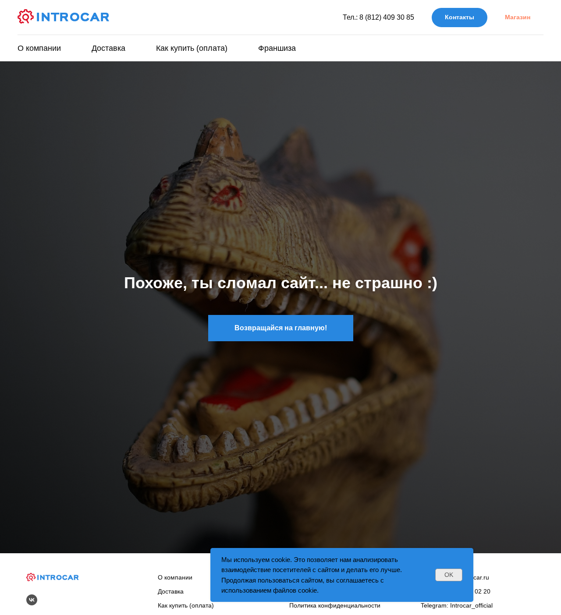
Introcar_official (471, 605)
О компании (39, 48)
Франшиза (277, 48)
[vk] (31, 599)
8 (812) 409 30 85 (386, 17)
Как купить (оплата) (191, 48)
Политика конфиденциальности (334, 605)
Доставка (108, 48)
